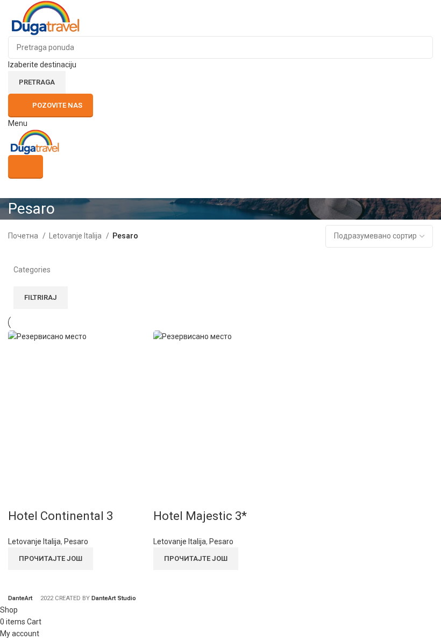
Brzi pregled (21, 494)
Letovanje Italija (76, 235)
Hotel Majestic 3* (200, 516)
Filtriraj (40, 297)
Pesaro (76, 541)
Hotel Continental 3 (60, 516)
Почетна (24, 235)
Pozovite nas (57, 105)
